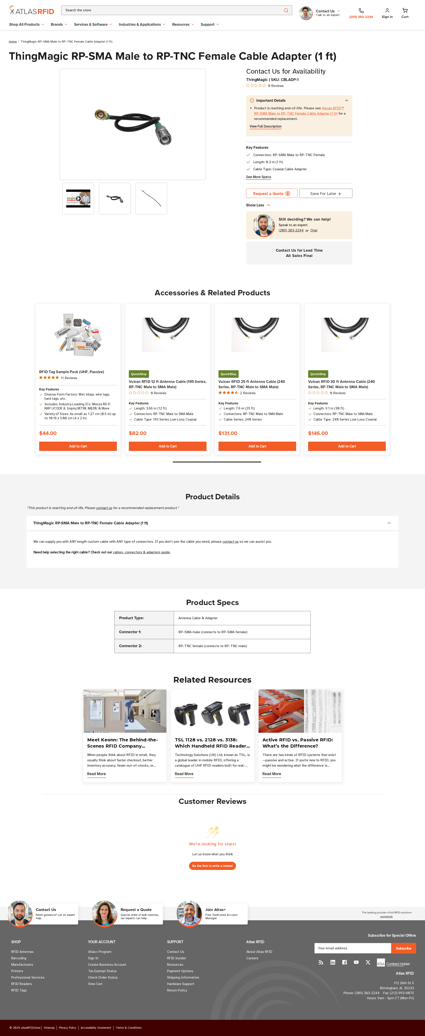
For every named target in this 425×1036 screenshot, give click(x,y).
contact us (104, 508)
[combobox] (165, 10)
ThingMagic (257, 79)
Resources (180, 24)
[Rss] (321, 962)
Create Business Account (107, 965)
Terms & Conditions (128, 1028)
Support (207, 24)
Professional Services (27, 977)
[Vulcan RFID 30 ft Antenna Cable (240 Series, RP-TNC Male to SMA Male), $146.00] (347, 335)
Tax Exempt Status (102, 971)
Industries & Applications (140, 24)
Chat (313, 230)
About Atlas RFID (259, 952)
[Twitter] (368, 962)
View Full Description (266, 126)
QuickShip (139, 374)
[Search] (286, 10)
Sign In (93, 958)
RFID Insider (176, 958)
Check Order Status (103, 977)
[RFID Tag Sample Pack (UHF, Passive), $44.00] (78, 335)
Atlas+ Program (99, 952)
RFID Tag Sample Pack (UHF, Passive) (71, 371)
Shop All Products (24, 24)
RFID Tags (19, 990)
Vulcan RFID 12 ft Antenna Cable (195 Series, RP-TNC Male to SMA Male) (167, 384)
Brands (57, 24)
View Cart (95, 984)
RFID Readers (21, 984)
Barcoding (18, 958)
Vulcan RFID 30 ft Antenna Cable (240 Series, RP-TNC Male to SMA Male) (341, 384)
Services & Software (91, 24)
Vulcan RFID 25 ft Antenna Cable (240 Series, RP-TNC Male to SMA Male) (251, 384)
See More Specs (258, 177)
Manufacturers (22, 965)
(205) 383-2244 (291, 230)
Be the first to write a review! (212, 866)
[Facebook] (344, 962)
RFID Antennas (22, 952)
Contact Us (175, 952)
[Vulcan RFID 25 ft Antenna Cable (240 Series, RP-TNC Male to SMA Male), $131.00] (257, 335)
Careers (252, 958)
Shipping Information (183, 977)
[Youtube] (356, 962)
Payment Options (180, 971)
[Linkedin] (332, 962)
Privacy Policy (67, 1028)
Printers (17, 971)
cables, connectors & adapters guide (141, 552)
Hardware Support (180, 984)
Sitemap (49, 1028)
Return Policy (177, 990)
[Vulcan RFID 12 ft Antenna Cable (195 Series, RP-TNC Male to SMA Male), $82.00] (167, 335)
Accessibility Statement (96, 1028)
